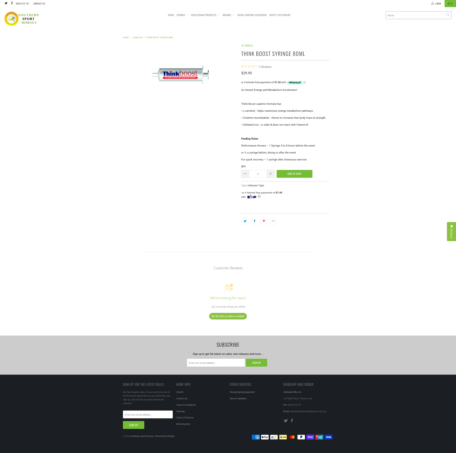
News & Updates (238, 398)
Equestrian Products (204, 15)
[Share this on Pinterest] (264, 221)
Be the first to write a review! (228, 316)
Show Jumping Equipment (252, 15)
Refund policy (183, 424)
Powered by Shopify (165, 436)
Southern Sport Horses (142, 436)
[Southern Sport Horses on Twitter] (5, 3)
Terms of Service (184, 417)
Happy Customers (280, 15)
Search (179, 392)
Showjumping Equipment (242, 392)
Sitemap (180, 411)
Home (171, 15)
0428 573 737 (22, 3)
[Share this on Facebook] (254, 221)
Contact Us (39, 3)
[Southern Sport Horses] (38, 18)
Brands (227, 15)
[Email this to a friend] (273, 221)
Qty (243, 166)
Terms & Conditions (186, 405)
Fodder (181, 15)
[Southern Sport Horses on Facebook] (11, 3)
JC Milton (247, 45)
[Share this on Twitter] (245, 221)
